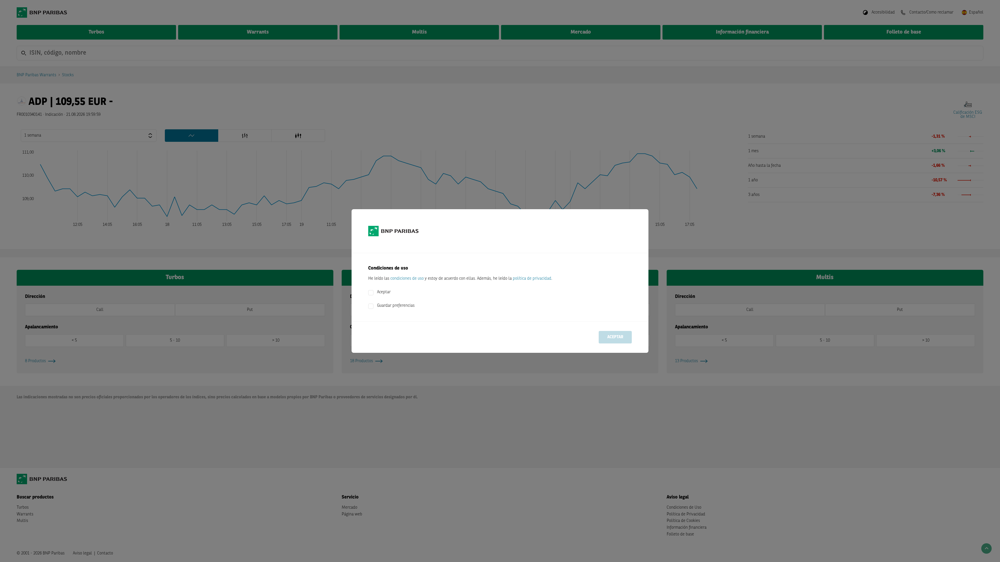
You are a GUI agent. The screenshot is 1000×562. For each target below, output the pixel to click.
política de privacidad (532, 279)
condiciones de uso (407, 279)
